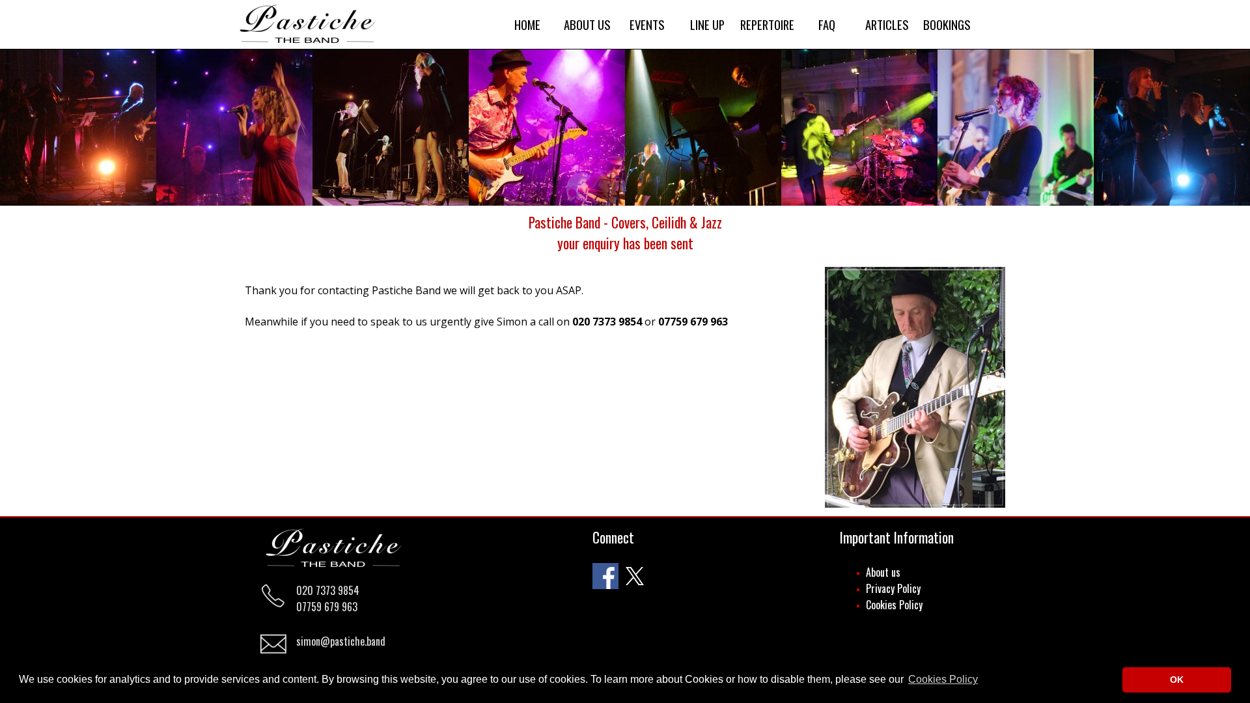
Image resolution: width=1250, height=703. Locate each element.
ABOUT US (587, 24)
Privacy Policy (893, 588)
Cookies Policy (894, 605)
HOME (527, 24)
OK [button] (1177, 679)
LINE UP (707, 24)
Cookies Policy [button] (943, 679)
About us (883, 572)
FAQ (826, 24)
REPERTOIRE (767, 24)
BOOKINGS (947, 24)
